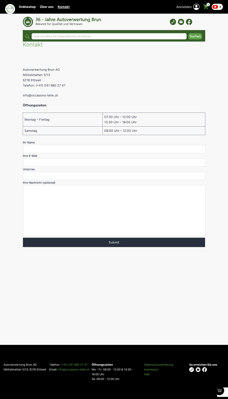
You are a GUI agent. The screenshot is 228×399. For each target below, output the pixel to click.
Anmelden (184, 6)
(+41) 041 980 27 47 (74, 364)
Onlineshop (27, 7)
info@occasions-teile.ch (40, 95)
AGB (147, 374)
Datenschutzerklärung (158, 364)
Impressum (151, 369)
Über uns (47, 7)
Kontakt (64, 7)
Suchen (195, 36)
